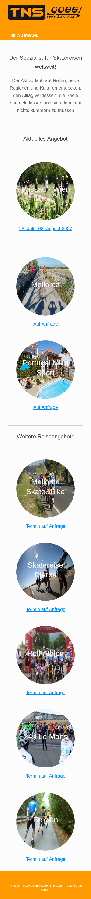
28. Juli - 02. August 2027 (45, 228)
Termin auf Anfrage (45, 526)
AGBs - (45, 889)
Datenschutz (74, 885)
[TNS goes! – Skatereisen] (45, 12)
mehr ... (45, 203)
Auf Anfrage (45, 323)
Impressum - (58, 885)
